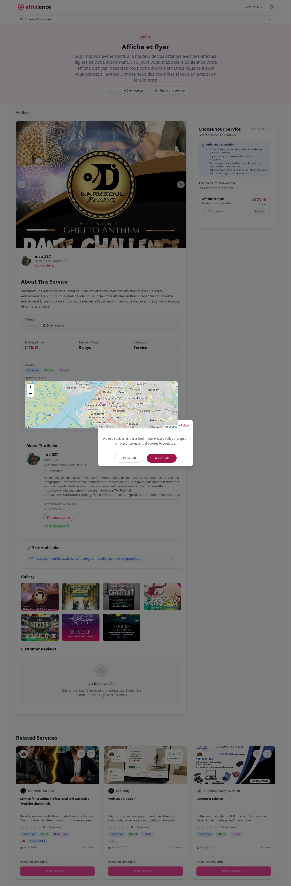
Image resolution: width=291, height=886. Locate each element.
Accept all (162, 458)
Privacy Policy (179, 425)
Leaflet (172, 426)
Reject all (129, 458)
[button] (101, 403)
